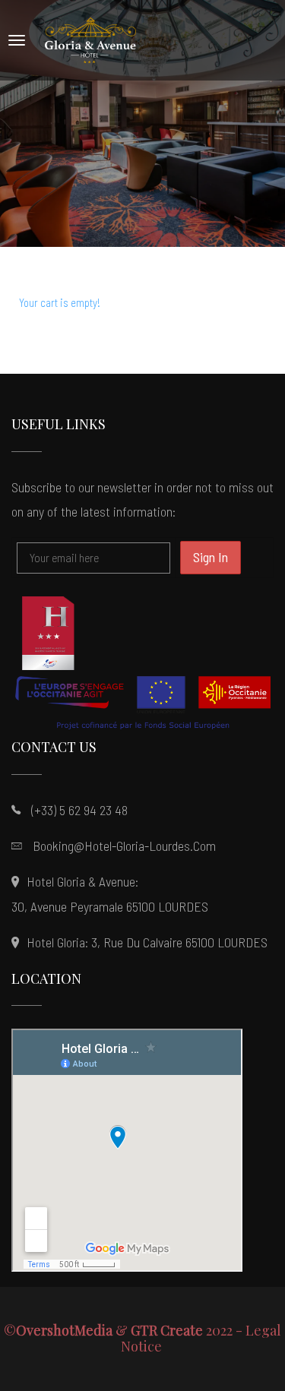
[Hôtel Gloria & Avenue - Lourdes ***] (90, 40)
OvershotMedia (64, 1330)
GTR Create (167, 1330)
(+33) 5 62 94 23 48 (79, 809)
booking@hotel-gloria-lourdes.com (124, 845)
